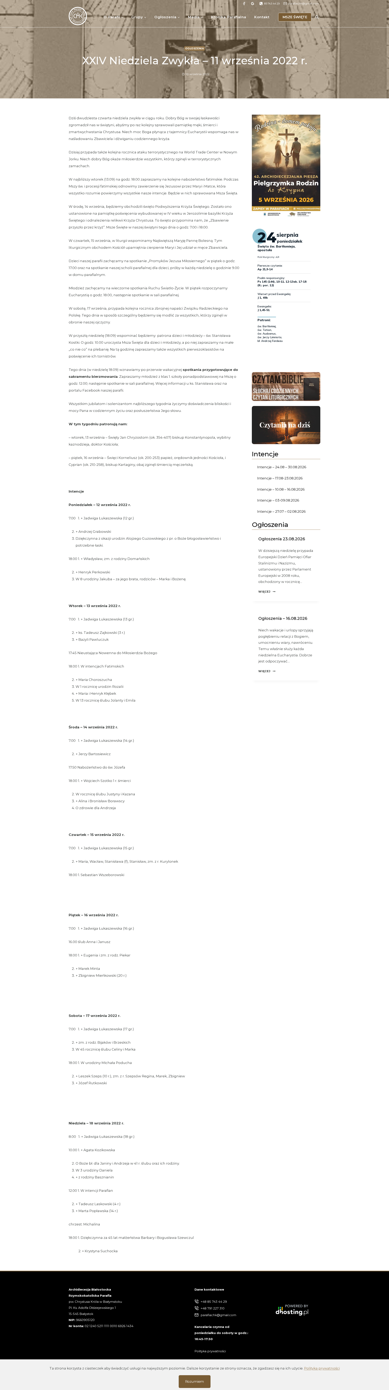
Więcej (266, 591)
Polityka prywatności (322, 1368)
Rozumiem (194, 1381)
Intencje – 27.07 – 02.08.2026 (281, 511)
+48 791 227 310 (212, 1308)
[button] (286, 166)
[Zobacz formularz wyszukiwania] (316, 17)
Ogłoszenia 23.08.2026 (281, 538)
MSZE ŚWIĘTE (294, 17)
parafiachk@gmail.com (218, 1315)
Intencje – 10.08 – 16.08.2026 (281, 489)
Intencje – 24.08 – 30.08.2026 (281, 467)
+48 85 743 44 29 (214, 1302)
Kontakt (261, 17)
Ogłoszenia (194, 48)
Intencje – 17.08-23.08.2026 (280, 478)
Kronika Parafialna (228, 17)
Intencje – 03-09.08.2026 (278, 500)
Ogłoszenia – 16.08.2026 (282, 618)
